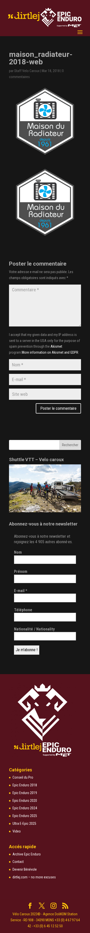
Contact (18, 862)
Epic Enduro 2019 (24, 793)
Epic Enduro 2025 (24, 816)
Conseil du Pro (22, 777)
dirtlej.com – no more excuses (34, 877)
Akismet (56, 346)
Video (16, 831)
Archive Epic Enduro (26, 854)
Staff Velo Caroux (27, 71)
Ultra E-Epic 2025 (24, 824)
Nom (18, 552)
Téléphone (23, 610)
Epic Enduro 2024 (24, 808)
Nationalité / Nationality (34, 629)
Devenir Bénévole (24, 869)
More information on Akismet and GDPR (50, 352)
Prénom (20, 571)
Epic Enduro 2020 (24, 801)
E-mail (20, 590)
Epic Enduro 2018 (24, 785)
